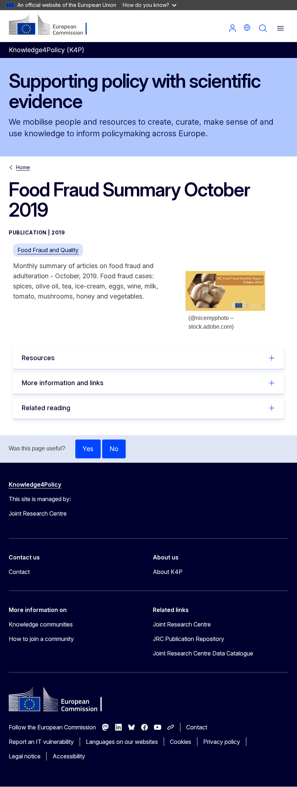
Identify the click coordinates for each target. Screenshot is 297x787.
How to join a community (41, 638)
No (113, 449)
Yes (88, 449)
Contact (19, 571)
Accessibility (69, 756)
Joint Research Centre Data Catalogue (203, 653)
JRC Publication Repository (188, 638)
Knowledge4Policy (35, 484)
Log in (232, 28)
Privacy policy (221, 741)
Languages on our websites (122, 741)
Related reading (46, 408)
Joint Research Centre (182, 624)
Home (23, 167)
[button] (247, 27)
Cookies (180, 741)
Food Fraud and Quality (48, 250)
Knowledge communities (41, 624)
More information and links (63, 383)
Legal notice (25, 756)
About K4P (168, 571)
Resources (38, 358)
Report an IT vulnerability (41, 741)
